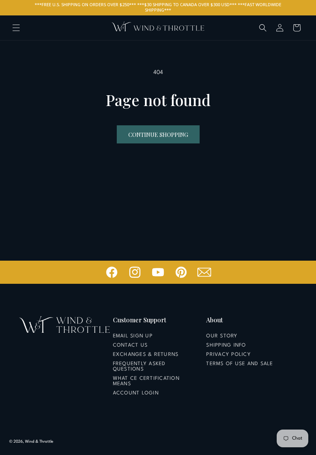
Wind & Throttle (39, 441)
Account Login (136, 393)
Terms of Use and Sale (239, 363)
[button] (16, 27)
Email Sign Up (133, 336)
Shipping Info (226, 345)
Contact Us (130, 345)
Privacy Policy (228, 354)
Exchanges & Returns (146, 354)
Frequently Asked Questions (139, 366)
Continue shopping (158, 134)
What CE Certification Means (146, 381)
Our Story (221, 336)
